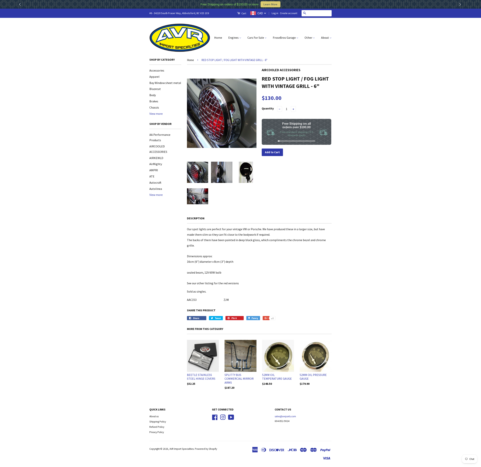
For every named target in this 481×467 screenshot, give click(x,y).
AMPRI (153, 170)
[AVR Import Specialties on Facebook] (215, 417)
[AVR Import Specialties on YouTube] (231, 417)
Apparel (154, 76)
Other (309, 37)
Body (152, 95)
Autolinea (155, 189)
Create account (288, 13)
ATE (151, 176)
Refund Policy (156, 427)
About (325, 37)
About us (154, 416)
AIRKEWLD (156, 158)
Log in (275, 13)
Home (218, 37)
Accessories (156, 70)
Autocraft (155, 182)
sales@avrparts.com (285, 416)
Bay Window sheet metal (165, 83)
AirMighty (155, 164)
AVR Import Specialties (181, 448)
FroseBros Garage (284, 37)
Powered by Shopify (206, 448)
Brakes (153, 101)
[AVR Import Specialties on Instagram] (223, 417)
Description (195, 218)
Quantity (268, 108)
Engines (233, 37)
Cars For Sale (256, 37)
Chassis (154, 107)
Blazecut (155, 89)
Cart (243, 13)
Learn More (270, 4)
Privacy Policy (156, 432)
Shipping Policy (157, 421)
